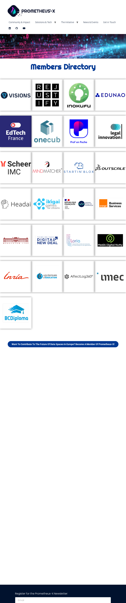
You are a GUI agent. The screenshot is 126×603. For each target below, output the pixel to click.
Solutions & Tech (43, 22)
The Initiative (67, 22)
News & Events (90, 22)
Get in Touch (109, 22)
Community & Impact (19, 22)
